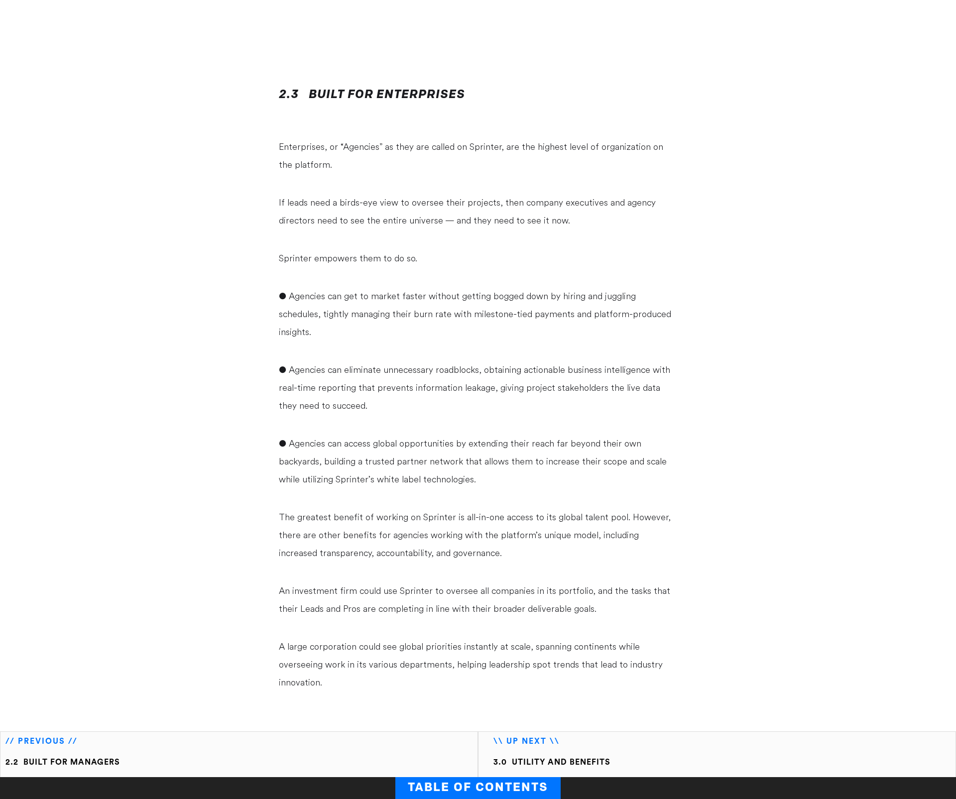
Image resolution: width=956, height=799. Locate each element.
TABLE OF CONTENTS (478, 788)
